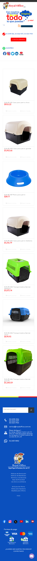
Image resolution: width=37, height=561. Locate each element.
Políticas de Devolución (18, 473)
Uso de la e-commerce (18, 482)
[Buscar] (31, 410)
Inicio (18, 495)
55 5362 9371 (19, 34)
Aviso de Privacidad (18, 479)
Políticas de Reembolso (18, 475)
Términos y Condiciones (18, 477)
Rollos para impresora (18, 488)
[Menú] (25, 7)
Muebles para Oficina (18, 490)
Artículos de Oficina (18, 486)
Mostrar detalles (25, 111)
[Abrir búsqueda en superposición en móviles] (4, 25)
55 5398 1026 (10, 34)
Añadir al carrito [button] (11, 111)
